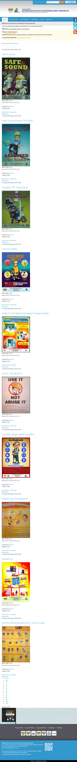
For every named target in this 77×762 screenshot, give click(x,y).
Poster (11, 106)
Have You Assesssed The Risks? (17, 120)
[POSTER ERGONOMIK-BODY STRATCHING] (16, 644)
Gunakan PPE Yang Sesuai (15, 187)
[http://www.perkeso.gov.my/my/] (49, 733)
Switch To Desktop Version (39, 761)
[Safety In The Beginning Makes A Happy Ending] (16, 334)
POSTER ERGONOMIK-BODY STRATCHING (23, 622)
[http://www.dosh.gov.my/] (44, 733)
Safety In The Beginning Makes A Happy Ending (25, 313)
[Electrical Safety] (16, 272)
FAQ (42, 19)
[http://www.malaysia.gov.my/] (23, 733)
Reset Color (10, 714)
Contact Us (49, 19)
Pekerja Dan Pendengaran (15, 498)
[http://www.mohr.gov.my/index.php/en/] (38, 733)
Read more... (5, 114)
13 (6, 682)
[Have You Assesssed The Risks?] (16, 145)
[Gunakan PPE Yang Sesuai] (16, 209)
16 (6, 688)
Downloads (35, 19)
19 (6, 693)
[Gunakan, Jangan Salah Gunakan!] (16, 457)
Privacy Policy (19, 727)
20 (6, 695)
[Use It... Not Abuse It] (16, 395)
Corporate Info (13, 19)
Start (7, 678)
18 (6, 692)
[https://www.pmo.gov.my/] (28, 733)
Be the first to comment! (9, 112)
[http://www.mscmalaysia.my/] (33, 733)
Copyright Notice (41, 727)
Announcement (24, 19)
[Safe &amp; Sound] (16, 78)
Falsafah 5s (7, 558)
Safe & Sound (8, 54)
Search (62, 2)
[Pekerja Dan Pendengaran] (16, 520)
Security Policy (29, 727)
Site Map (59, 727)
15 (6, 686)
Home (5, 19)
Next (7, 701)
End (7, 703)
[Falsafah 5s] (16, 582)
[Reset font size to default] (11, 721)
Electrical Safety (9, 248)
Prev (7, 680)
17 (6, 690)
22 (6, 699)
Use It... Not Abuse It (12, 373)
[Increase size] (8, 721)
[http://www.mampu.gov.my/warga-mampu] (54, 733)
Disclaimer (52, 727)
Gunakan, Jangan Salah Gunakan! (18, 434)
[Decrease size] (13, 721)
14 (6, 684)
